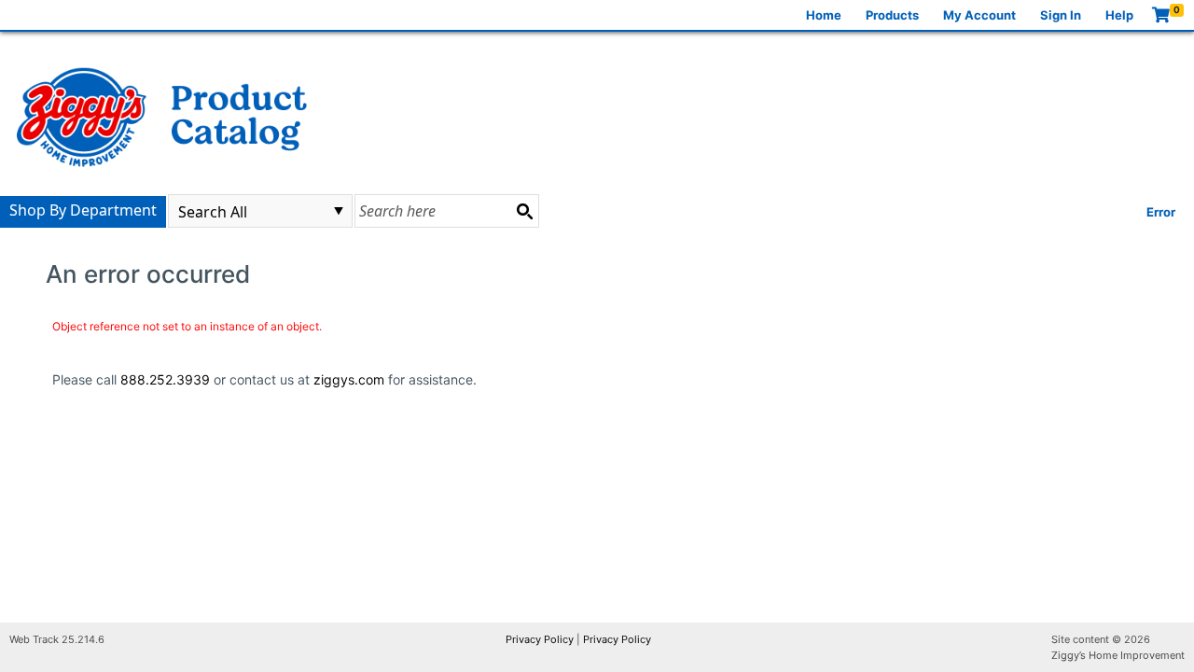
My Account (979, 14)
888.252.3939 (165, 379)
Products (892, 14)
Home (823, 14)
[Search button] (524, 211)
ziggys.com (348, 379)
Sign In (1060, 14)
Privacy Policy (540, 639)
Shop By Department (83, 210)
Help (1119, 14)
